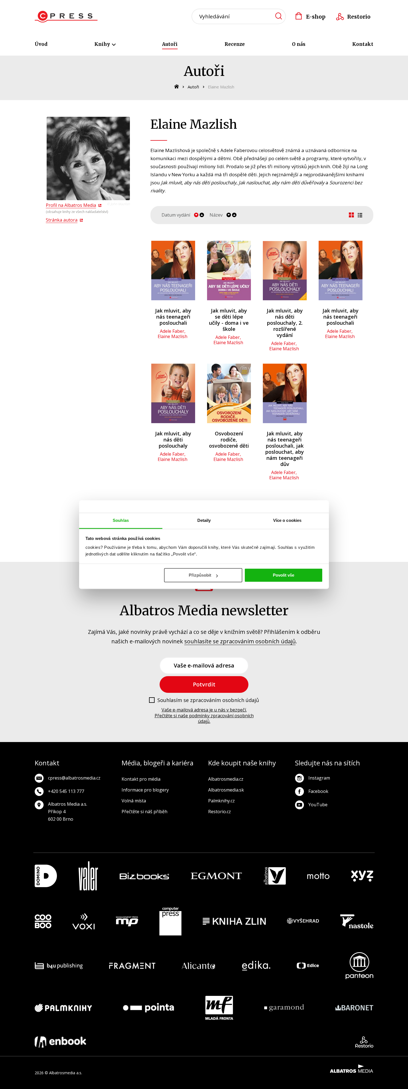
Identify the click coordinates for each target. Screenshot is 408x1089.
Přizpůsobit (200, 575)
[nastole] (357, 921)
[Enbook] (60, 1042)
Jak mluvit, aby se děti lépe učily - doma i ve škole (229, 319)
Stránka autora (61, 220)
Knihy (102, 44)
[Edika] (256, 966)
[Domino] (45, 876)
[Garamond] (284, 1008)
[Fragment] (132, 966)
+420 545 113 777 (66, 791)
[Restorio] (364, 1042)
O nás (298, 44)
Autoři (170, 44)
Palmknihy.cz (221, 801)
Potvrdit (204, 684)
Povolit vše (283, 575)
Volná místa (134, 801)
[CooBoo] (43, 921)
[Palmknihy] (63, 1008)
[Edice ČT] (307, 966)
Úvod (41, 44)
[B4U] (58, 966)
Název (216, 215)
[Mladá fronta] (219, 1008)
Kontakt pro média (141, 779)
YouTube (318, 805)
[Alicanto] (198, 966)
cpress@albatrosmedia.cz (74, 778)
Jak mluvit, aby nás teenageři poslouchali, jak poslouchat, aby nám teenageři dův (284, 448)
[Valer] (88, 876)
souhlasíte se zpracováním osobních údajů (240, 641)
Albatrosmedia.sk (226, 790)
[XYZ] (362, 876)
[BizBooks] (144, 876)
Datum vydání (176, 215)
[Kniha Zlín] (234, 921)
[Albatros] (274, 876)
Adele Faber (172, 331)
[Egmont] (216, 876)
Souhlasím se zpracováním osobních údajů (208, 700)
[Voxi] (83, 921)
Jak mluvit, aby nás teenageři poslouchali (173, 316)
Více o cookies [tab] (287, 520)
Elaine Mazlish (172, 336)
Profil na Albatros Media (71, 205)
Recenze (235, 44)
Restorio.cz (219, 811)
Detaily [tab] (204, 520)
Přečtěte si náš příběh (144, 811)
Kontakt (362, 44)
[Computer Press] (170, 921)
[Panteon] (359, 966)
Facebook (318, 791)
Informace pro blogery (145, 790)
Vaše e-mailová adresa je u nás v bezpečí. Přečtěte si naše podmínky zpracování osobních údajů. (204, 716)
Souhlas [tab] (121, 520)
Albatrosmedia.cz (225, 779)
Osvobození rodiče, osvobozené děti (229, 439)
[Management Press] (127, 921)
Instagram (319, 778)
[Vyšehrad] (303, 921)
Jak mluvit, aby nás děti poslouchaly (173, 439)
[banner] (66, 17)
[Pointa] (148, 1008)
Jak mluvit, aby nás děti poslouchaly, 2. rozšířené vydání (285, 322)
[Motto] (318, 876)
